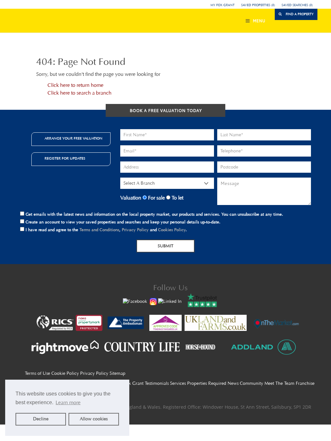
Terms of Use (37, 373)
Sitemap (117, 373)
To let (176, 198)
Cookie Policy (65, 373)
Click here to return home (75, 85)
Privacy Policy (135, 229)
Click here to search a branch (80, 93)
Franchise (305, 383)
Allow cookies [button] (94, 419)
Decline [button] (40, 419)
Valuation (130, 198)
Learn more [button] (68, 402)
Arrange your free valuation (73, 138)
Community (251, 383)
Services (178, 383)
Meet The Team (279, 383)
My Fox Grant (222, 5)
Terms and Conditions (99, 229)
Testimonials (157, 383)
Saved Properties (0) (258, 5)
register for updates (65, 158)
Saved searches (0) (297, 5)
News (233, 383)
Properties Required (206, 383)
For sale (156, 198)
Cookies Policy (172, 229)
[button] (296, 14)
